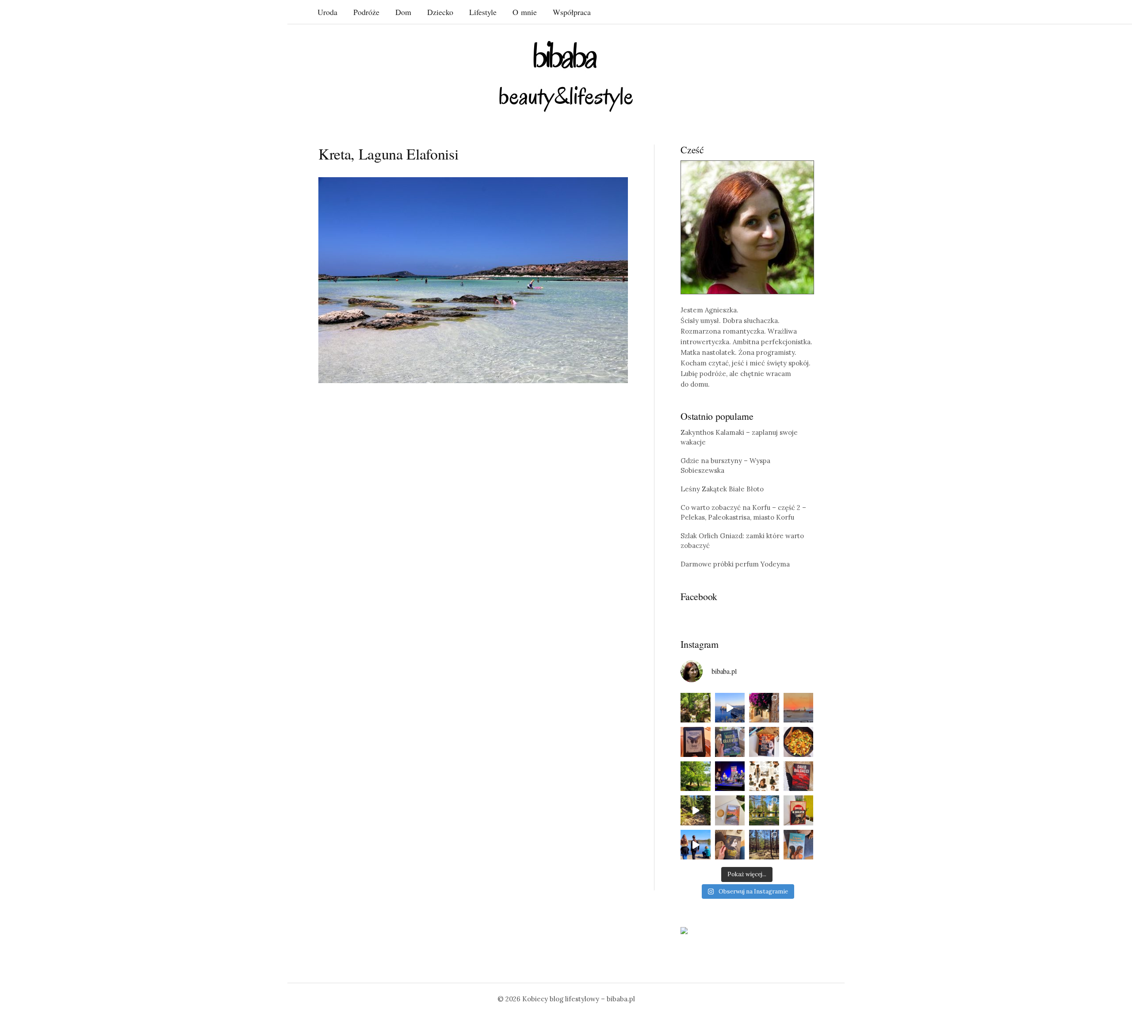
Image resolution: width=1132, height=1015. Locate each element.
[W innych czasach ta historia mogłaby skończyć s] (730, 845)
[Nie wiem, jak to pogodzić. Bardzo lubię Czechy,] (764, 810)
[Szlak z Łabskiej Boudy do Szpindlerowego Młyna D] (696, 810)
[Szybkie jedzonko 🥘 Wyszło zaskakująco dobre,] (799, 742)
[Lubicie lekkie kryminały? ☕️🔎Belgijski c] (730, 810)
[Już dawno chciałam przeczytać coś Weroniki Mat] (696, 742)
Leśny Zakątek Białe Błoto (722, 489)
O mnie (524, 12)
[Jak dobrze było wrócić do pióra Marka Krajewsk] (730, 742)
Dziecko (440, 12)
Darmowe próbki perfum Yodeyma (735, 564)
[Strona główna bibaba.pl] (566, 76)
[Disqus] (473, 527)
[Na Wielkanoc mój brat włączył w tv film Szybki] (764, 845)
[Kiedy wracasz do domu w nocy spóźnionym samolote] (799, 708)
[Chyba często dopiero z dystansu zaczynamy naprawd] (696, 845)
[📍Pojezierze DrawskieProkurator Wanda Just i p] (764, 742)
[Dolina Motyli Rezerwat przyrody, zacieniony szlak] (696, 708)
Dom (403, 12)
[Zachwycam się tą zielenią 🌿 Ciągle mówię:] (696, 776)
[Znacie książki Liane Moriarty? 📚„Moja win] (799, 845)
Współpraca (572, 12)
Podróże (366, 12)
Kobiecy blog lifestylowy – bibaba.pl (578, 999)
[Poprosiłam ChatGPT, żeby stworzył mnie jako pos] (764, 776)
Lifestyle (483, 12)
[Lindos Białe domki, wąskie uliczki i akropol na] (764, 708)
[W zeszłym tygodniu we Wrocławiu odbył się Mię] (730, 776)
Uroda (327, 12)
